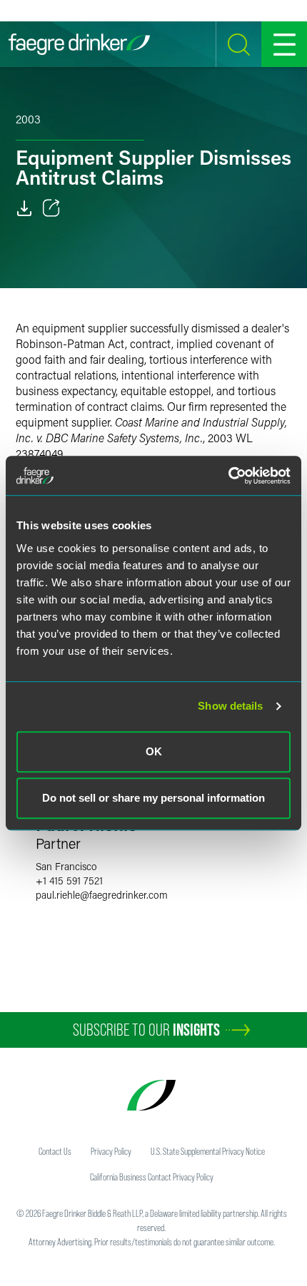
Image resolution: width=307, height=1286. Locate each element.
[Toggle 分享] (51, 208)
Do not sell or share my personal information (153, 798)
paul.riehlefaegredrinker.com (102, 895)
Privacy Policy (111, 1151)
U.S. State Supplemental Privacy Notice (208, 1151)
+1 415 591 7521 (69, 880)
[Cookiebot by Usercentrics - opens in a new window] (228, 475)
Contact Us (55, 1151)
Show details (230, 706)
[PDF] (24, 208)
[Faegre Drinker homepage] (79, 44)
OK (154, 751)
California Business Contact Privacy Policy (151, 1177)
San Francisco (66, 866)
